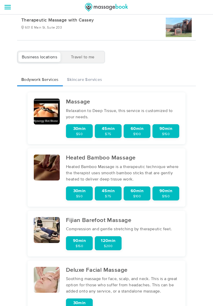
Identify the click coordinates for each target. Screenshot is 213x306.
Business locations (39, 57)
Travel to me (83, 57)
